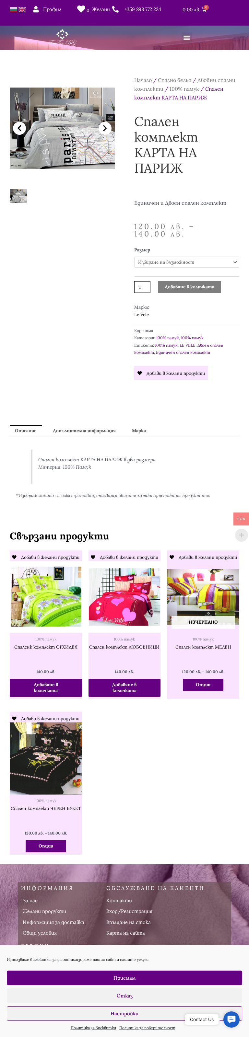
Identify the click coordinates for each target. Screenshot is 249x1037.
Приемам (124, 978)
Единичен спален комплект (183, 352)
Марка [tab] (139, 430)
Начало (143, 80)
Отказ (125, 996)
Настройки (124, 1013)
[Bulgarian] (14, 9)
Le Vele (141, 314)
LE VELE (188, 345)
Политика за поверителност (147, 1027)
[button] (187, 37)
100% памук (184, 89)
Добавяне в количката (189, 287)
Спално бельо (174, 80)
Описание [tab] (25, 430)
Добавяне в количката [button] (46, 687)
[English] (22, 9)
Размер (142, 250)
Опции (203, 684)
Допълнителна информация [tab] (84, 430)
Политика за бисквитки (93, 1027)
